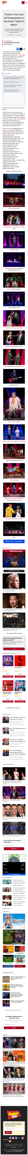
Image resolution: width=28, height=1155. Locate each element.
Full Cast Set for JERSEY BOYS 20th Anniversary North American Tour (11, 90)
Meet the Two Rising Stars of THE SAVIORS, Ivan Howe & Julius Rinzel (19, 903)
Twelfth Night (21, 55)
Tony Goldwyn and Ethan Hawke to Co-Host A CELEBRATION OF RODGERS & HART (14, 78)
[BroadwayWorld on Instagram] (13, 1138)
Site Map (20, 1145)
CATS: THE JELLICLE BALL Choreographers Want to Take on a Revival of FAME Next (17, 752)
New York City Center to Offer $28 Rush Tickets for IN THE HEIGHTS (13, 86)
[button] (23, 2)
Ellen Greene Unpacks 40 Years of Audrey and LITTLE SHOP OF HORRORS (19, 897)
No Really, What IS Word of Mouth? (12, 82)
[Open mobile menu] (26, 2)
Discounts (20, 966)
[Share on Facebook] (18, 49)
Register (15, 2)
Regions (15, 1145)
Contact (16, 1144)
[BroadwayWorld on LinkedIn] (16, 1138)
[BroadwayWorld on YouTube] (10, 1141)
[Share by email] (24, 49)
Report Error (14, 1147)
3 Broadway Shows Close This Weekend (14, 1049)
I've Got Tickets (8, 676)
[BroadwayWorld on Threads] (22, 1138)
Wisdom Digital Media (18, 1150)
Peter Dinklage (11, 289)
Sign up (14, 1027)
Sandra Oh (19, 227)
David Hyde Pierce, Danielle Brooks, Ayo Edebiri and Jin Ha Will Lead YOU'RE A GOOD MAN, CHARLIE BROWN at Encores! (14, 1064)
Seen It (8, 674)
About (12, 1144)
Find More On (13, 708)
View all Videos (6, 908)
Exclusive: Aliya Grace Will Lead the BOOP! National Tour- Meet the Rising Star (14, 1095)
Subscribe (14, 848)
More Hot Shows (8, 966)
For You (9, 548)
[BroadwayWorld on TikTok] (19, 1138)
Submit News (9, 1145)
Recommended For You (8, 972)
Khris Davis (11, 208)
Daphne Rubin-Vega (9, 227)
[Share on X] (21, 49)
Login (19, 2)
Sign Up (8, 1132)
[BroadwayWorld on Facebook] (10, 1138)
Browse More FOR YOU (14, 633)
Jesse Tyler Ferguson (10, 268)
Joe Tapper (8, 519)
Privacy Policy (18, 1151)
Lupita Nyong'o (14, 250)
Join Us (21, 1144)
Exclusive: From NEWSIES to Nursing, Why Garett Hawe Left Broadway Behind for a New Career (14, 1080)
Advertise (7, 1144)
